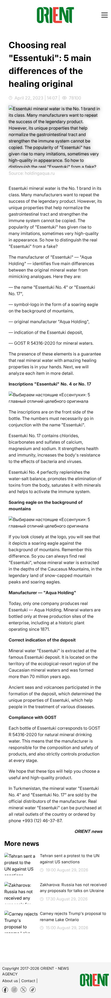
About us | (11, 980)
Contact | (29, 980)
